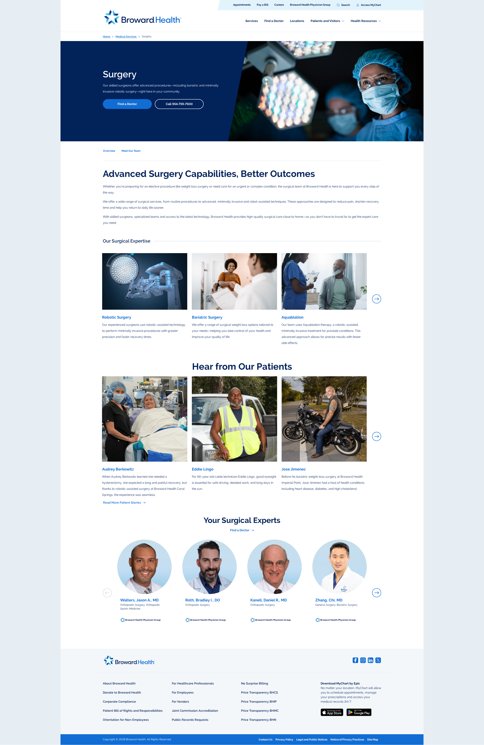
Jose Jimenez (294, 469)
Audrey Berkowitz (118, 469)
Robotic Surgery (116, 317)
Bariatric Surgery (207, 317)
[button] (343, 5)
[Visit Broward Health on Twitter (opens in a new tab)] (378, 660)
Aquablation (292, 317)
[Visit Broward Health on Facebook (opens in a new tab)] (355, 660)
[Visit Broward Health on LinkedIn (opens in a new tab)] (371, 660)
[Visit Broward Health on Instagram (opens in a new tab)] (363, 660)
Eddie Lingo (202, 469)
